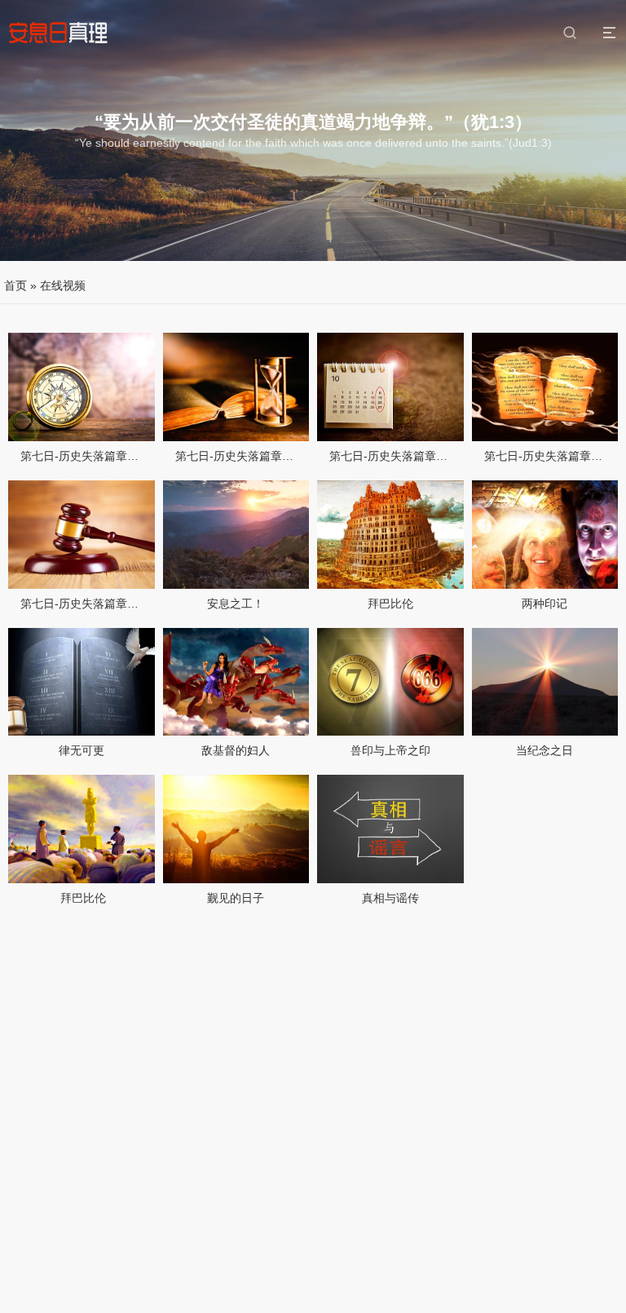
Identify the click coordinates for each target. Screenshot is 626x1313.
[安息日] (58, 32)
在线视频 (63, 285)
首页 (15, 285)
